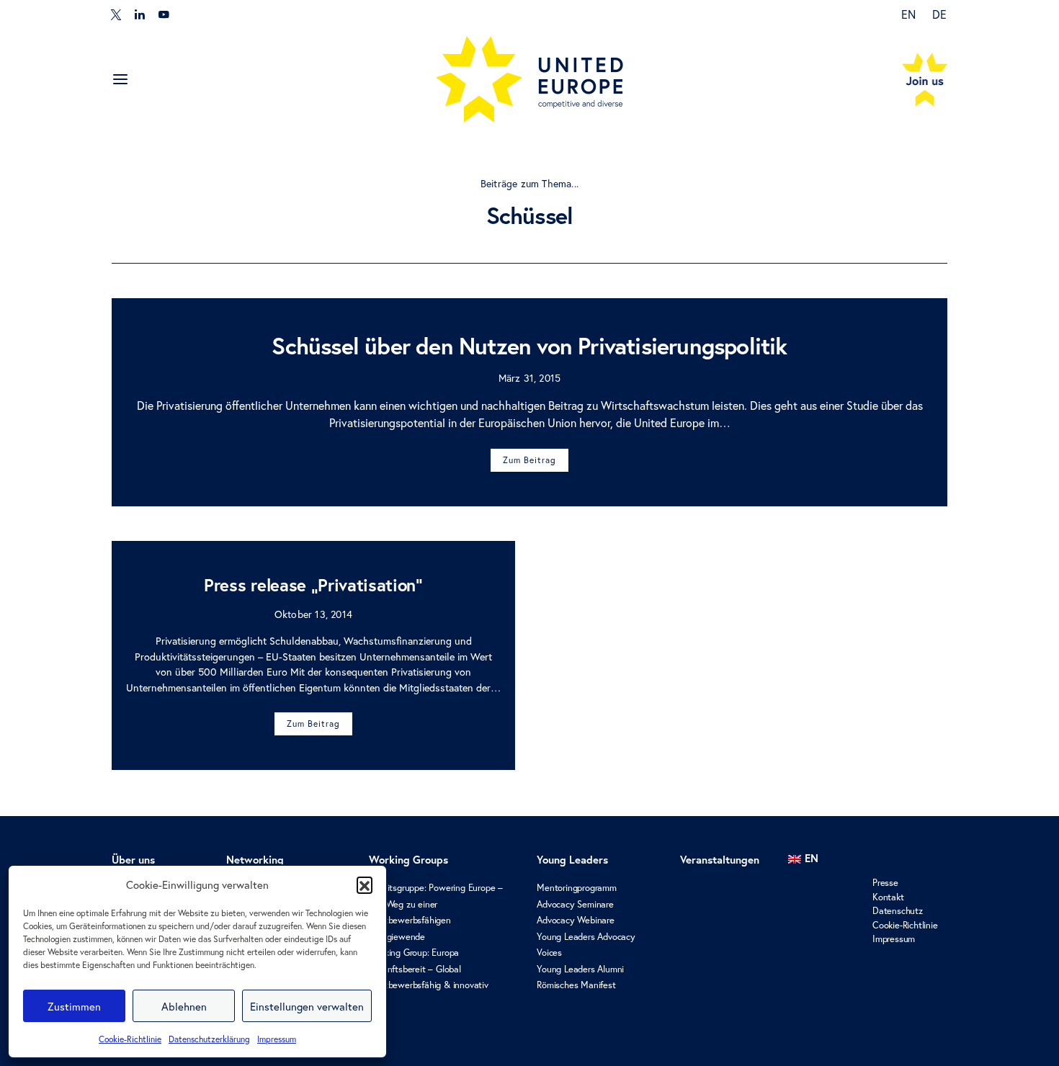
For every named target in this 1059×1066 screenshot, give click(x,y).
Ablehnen (184, 1006)
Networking (255, 859)
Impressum (276, 1039)
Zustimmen (74, 1006)
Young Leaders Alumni (580, 969)
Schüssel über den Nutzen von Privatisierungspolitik (529, 346)
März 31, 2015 (530, 378)
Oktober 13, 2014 (313, 614)
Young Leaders (572, 859)
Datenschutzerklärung (209, 1039)
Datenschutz (897, 911)
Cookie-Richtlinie (130, 1039)
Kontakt (888, 897)
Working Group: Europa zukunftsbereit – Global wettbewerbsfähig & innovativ (428, 968)
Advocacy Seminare (575, 904)
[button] (364, 884)
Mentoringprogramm (577, 888)
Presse (885, 883)
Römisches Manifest (576, 985)
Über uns (133, 859)
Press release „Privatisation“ (313, 584)
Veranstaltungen (719, 859)
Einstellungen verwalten (307, 1006)
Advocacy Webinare (576, 920)
